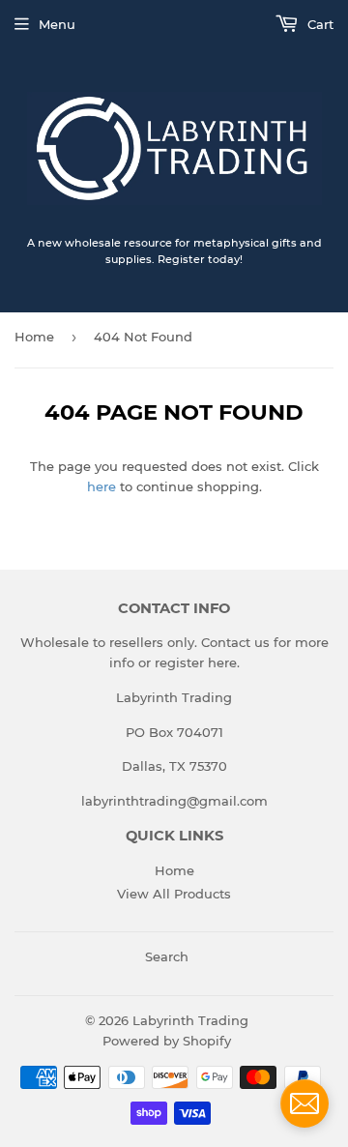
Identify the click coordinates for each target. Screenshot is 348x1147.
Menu (57, 24)
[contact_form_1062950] (304, 1103)
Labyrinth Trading (190, 1020)
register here (196, 662)
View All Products (174, 893)
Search (166, 956)
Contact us (235, 642)
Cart (319, 24)
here (101, 486)
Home (34, 336)
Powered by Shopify (166, 1040)
